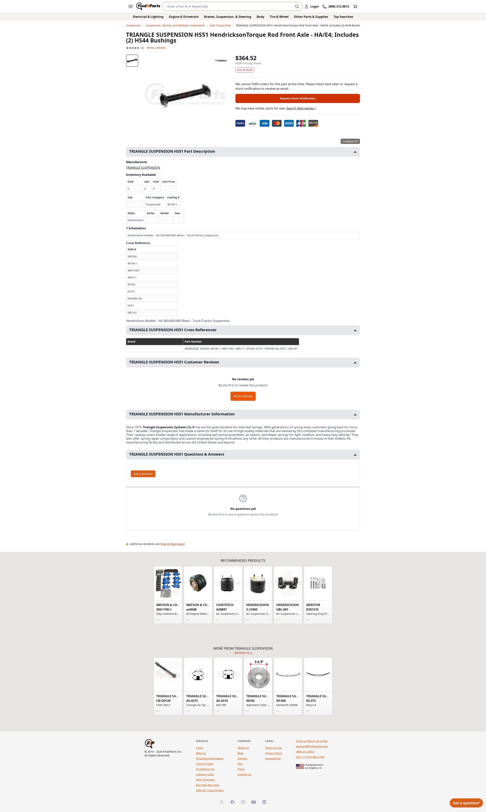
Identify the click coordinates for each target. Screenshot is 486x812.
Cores (199, 748)
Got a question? (466, 803)
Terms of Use (273, 748)
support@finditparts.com (312, 746)
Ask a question (143, 474)
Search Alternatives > (301, 108)
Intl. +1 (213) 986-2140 (310, 757)
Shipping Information (209, 758)
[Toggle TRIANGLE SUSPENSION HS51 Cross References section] (355, 330)
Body (260, 17)
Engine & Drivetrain (184, 17)
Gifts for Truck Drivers (210, 790)
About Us (243, 748)
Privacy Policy (273, 753)
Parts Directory (205, 779)
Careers (242, 758)
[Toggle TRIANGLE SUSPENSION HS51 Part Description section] (355, 152)
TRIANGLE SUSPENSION (143, 168)
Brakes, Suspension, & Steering (227, 17)
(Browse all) (243, 653)
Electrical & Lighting (148, 17)
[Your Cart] (355, 6)
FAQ (240, 764)
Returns (201, 753)
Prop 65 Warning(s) (172, 544)
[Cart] (355, 6)
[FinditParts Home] (148, 6)
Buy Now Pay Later (207, 785)
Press (240, 769)
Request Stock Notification (297, 98)
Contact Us (244, 774)
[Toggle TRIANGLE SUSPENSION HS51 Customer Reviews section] (355, 363)
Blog (240, 753)
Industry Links (205, 774)
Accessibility (273, 758)
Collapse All (350, 141)
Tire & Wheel (279, 17)
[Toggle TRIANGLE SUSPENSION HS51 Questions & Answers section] (355, 455)
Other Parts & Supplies (311, 17)
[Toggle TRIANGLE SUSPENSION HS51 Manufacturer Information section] (355, 414)
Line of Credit (204, 764)
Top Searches (343, 17)
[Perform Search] (297, 6)
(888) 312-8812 (305, 751)
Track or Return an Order (312, 741)
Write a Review (156, 48)
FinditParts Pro (205, 769)
